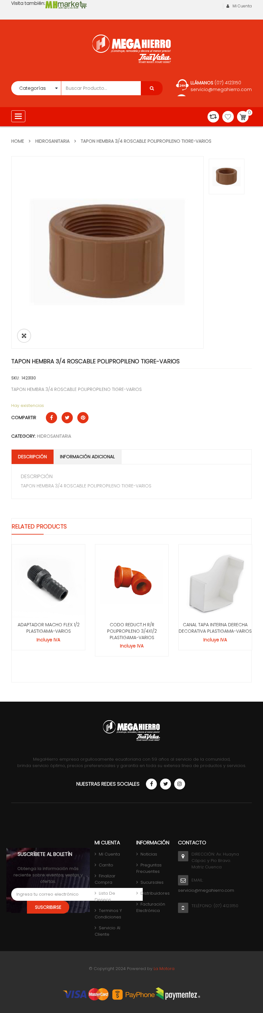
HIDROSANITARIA (52, 141)
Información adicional (87, 456)
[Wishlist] (228, 116)
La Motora (164, 969)
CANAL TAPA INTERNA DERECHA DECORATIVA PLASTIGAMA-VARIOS (215, 627)
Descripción (32, 456)
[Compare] (213, 116)
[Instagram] (179, 784)
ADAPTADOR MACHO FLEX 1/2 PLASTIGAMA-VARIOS (49, 627)
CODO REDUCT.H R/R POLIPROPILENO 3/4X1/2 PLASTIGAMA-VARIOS (132, 631)
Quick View (48, 569)
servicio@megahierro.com (221, 89)
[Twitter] (165, 784)
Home (17, 141)
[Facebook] (151, 784)
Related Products (39, 526)
